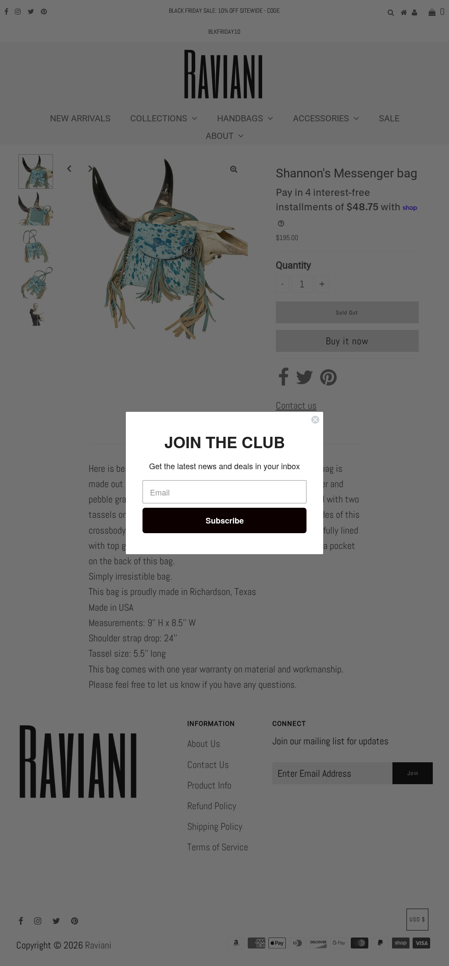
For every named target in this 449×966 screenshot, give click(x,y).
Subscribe (225, 520)
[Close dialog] (315, 419)
